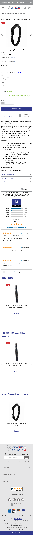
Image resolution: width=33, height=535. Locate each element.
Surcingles (27, 19)
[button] (5, 78)
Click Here (19, 72)
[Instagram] (14, 499)
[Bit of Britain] (14, 8)
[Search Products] (31, 13)
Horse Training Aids (18, 19)
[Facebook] (19, 499)
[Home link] (2, 19)
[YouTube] (23, 499)
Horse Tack (8, 19)
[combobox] (16, 13)
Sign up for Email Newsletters (16, 454)
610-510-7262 (27, 189)
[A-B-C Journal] (10, 499)
